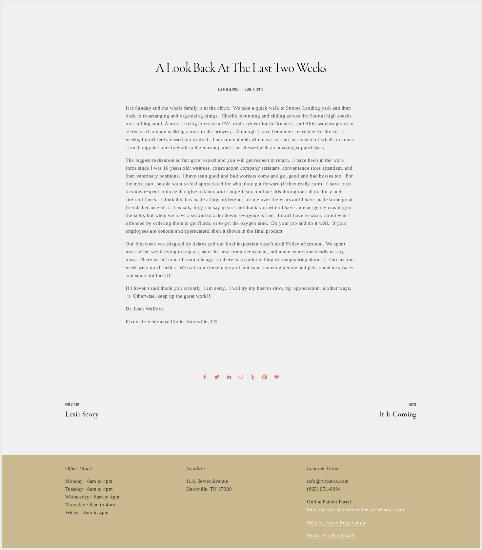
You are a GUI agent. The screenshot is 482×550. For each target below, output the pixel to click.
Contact (154, 17)
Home (71, 17)
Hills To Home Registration (336, 522)
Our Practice (98, 17)
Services (129, 17)
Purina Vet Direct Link (331, 535)
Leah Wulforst (229, 89)
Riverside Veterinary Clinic (272, 17)
